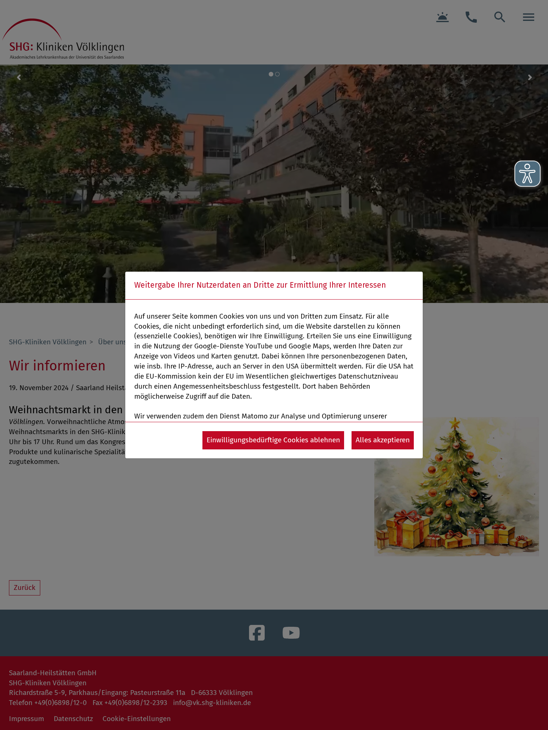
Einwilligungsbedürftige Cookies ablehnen (273, 440)
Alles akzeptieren (383, 440)
